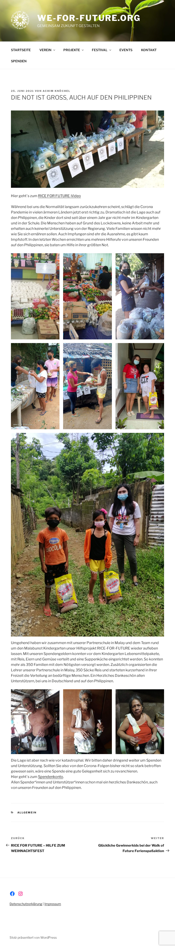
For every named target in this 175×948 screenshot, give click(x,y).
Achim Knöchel (56, 91)
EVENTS (125, 50)
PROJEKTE (71, 50)
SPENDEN (19, 61)
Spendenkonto (50, 777)
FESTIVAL (100, 50)
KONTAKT (149, 50)
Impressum (52, 904)
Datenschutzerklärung (26, 904)
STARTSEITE (21, 50)
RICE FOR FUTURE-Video (59, 196)
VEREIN (45, 50)
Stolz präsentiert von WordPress (33, 937)
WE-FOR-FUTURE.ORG (89, 18)
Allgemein (27, 812)
